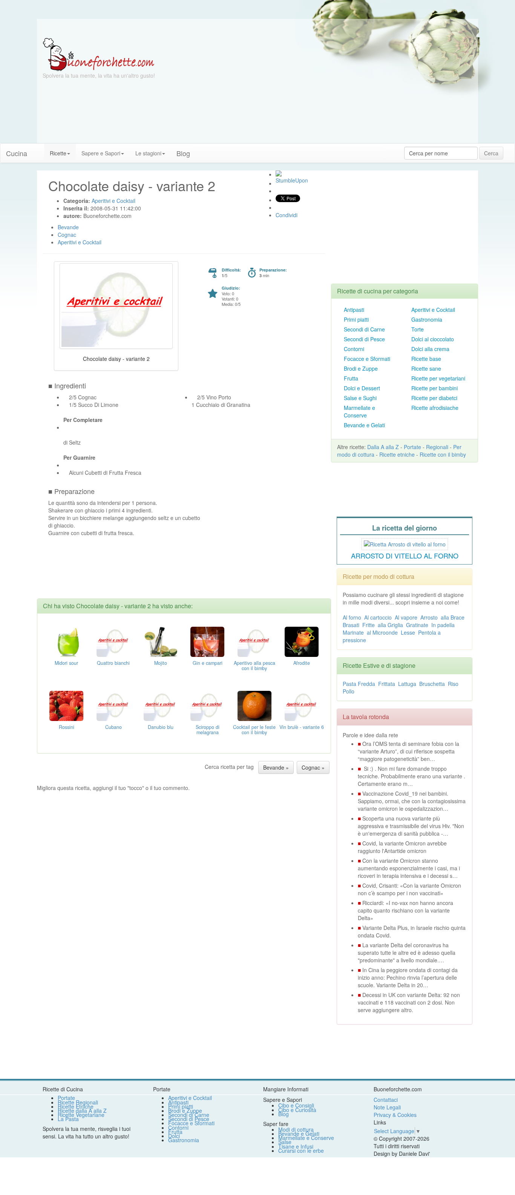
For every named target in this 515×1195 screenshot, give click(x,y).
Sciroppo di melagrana (207, 730)
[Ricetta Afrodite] (302, 640)
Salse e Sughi (360, 398)
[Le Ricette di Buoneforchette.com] (99, 54)
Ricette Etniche (75, 1106)
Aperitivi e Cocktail (433, 309)
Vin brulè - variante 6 (301, 727)
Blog (283, 1114)
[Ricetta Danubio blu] (161, 705)
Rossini (66, 727)
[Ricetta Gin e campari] (207, 640)
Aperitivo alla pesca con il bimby (254, 666)
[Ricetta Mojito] (161, 640)
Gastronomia (426, 319)
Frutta (351, 378)
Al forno (352, 617)
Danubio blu (160, 727)
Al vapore (406, 617)
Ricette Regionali (78, 1102)
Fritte (368, 625)
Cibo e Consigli (296, 1105)
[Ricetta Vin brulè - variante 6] (302, 705)
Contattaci (386, 1099)
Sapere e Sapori (100, 153)
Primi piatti (356, 319)
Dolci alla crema (430, 349)
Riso (453, 683)
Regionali (437, 447)
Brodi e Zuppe (361, 368)
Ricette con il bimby (443, 454)
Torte (417, 329)
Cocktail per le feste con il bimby (254, 730)
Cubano (113, 727)
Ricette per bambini (434, 388)
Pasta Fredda (359, 683)
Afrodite (301, 663)
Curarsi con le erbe (301, 1150)
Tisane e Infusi (295, 1146)
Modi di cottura (296, 1129)
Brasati (351, 625)
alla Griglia (390, 625)
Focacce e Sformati (367, 358)
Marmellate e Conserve (359, 411)
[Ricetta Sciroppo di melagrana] (207, 705)
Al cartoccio (378, 617)
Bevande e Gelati (364, 425)
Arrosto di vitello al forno (404, 555)
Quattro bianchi (113, 663)
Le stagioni (148, 153)
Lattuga (407, 683)
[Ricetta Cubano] (113, 705)
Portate (412, 447)
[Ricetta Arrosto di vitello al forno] (405, 543)
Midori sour (66, 663)
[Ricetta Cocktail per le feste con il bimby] (254, 705)
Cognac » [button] (313, 767)
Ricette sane (426, 368)
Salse (284, 1142)
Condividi (286, 215)
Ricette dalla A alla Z (82, 1110)
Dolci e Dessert (362, 388)
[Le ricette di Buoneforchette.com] (257, 28)
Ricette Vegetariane (81, 1114)
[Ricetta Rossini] (66, 705)
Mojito (160, 663)
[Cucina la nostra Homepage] (38, 149)
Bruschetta (432, 683)
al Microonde (382, 632)
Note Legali (387, 1107)
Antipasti (354, 309)
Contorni (354, 349)
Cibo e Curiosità (297, 1110)
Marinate (353, 632)
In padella (443, 625)
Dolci (174, 1136)
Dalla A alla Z (383, 447)
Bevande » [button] (276, 767)
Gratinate (417, 625)
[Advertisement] (331, 90)
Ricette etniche (397, 454)
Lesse (408, 632)
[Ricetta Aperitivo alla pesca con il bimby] (254, 640)
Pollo (348, 691)
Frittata (386, 683)
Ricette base (426, 358)
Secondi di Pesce (364, 339)
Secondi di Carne (364, 329)
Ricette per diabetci (434, 398)
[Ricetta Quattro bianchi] (113, 640)
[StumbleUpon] (279, 173)
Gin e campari (207, 663)
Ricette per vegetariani (438, 378)
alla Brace (452, 617)
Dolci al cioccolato (432, 339)
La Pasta (68, 1119)
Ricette (58, 153)
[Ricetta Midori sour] (66, 640)
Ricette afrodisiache (434, 407)
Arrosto (429, 617)
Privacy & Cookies (395, 1114)
